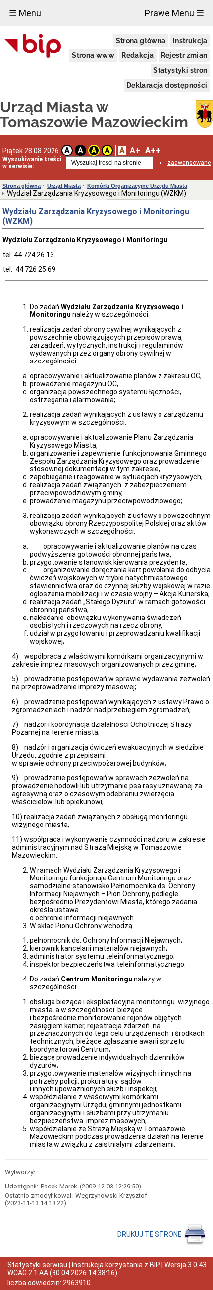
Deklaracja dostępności (167, 85)
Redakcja (137, 55)
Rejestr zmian (184, 55)
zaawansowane (189, 162)
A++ (152, 150)
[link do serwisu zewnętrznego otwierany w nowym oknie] (33, 46)
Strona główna (141, 41)
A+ (135, 150)
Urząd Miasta (64, 186)
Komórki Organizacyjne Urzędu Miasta (137, 186)
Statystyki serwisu (37, 1265)
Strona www (93, 55)
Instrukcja (190, 41)
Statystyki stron (180, 70)
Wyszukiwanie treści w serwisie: (31, 163)
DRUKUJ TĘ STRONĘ (150, 1234)
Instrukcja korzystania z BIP (116, 1265)
